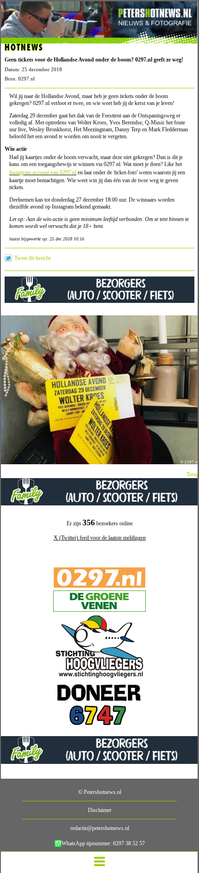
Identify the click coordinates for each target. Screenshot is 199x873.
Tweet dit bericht (32, 258)
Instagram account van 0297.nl (42, 172)
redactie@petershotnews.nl (99, 828)
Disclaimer (100, 810)
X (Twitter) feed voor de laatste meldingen (100, 538)
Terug (193, 474)
